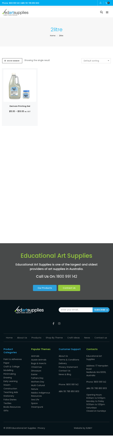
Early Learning (11, 381)
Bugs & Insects (38, 363)
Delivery (63, 363)
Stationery (9, 395)
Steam (7, 384)
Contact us (100, 337)
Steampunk (37, 406)
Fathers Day (37, 378)
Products (36, 337)
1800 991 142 (66, 276)
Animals (35, 356)
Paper (6, 362)
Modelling (8, 370)
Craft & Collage (12, 366)
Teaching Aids (11, 392)
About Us (22, 337)
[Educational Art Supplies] (15, 14)
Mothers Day (37, 381)
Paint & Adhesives (13, 359)
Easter (34, 374)
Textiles (7, 403)
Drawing (8, 377)
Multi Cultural (38, 385)
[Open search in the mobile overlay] (101, 12)
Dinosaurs (36, 370)
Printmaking (10, 373)
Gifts (6, 410)
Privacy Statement (68, 367)
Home (9, 337)
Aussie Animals (38, 359)
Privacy (41, 428)
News (87, 337)
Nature (34, 389)
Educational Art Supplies (23, 428)
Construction (10, 388)
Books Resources (12, 406)
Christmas (36, 367)
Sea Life (35, 399)
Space (34, 403)
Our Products (45, 287)
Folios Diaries (10, 399)
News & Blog (65, 374)
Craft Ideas (73, 337)
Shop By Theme (54, 337)
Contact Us (69, 287)
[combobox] (96, 60)
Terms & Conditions (69, 359)
